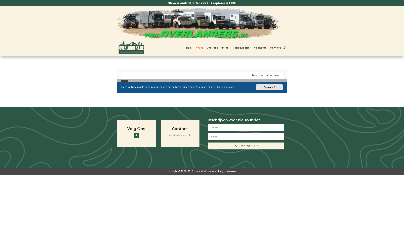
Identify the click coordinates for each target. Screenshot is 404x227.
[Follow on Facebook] (136, 135)
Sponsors (260, 47)
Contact (275, 47)
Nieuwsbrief (243, 47)
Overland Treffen (217, 47)
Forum (199, 47)
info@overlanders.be (180, 135)
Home (187, 47)
